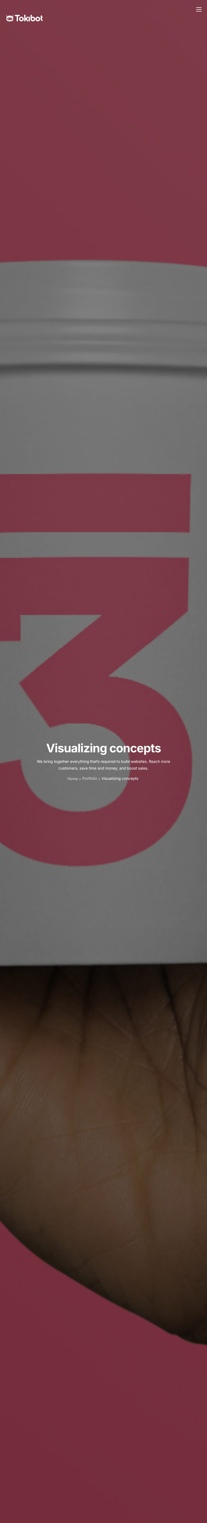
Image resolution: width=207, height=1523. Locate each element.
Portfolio (89, 778)
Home (72, 779)
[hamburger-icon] (199, 9)
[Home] (24, 9)
